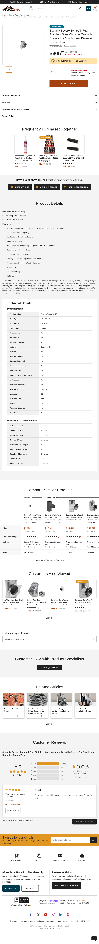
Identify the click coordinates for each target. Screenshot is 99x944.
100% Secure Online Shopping (78, 2)
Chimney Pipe (13, 15)
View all (49, 618)
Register (11, 888)
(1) (60, 46)
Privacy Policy (55, 928)
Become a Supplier (67, 885)
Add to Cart (69, 84)
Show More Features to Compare (49, 560)
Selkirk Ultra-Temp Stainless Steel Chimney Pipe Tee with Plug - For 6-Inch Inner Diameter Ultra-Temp (37, 602)
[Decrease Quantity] (60, 72)
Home (4, 15)
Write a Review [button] (84, 822)
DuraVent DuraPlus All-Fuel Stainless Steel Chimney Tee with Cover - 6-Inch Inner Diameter (61, 602)
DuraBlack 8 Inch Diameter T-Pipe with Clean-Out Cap (74, 517)
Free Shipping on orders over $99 (22, 2)
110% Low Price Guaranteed (50, 2)
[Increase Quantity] (66, 72)
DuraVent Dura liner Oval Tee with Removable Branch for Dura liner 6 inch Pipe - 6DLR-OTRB (12, 602)
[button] (47, 187)
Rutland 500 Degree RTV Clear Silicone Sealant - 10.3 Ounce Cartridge (24, 158)
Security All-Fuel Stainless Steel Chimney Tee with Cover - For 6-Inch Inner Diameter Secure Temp (33, 518)
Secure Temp (20, 212)
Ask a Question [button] (70, 46)
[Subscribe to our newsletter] (93, 840)
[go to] (25, 144)
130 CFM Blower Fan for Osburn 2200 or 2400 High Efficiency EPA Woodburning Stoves (73, 158)
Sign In (30, 888)
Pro (88, 8)
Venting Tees (24, 15)
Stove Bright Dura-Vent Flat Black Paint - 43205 (48, 157)
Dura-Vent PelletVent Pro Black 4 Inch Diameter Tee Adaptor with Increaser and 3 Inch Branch (53, 518)
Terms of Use (43, 928)
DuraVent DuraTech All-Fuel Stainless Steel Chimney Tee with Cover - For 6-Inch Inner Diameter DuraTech (85, 602)
